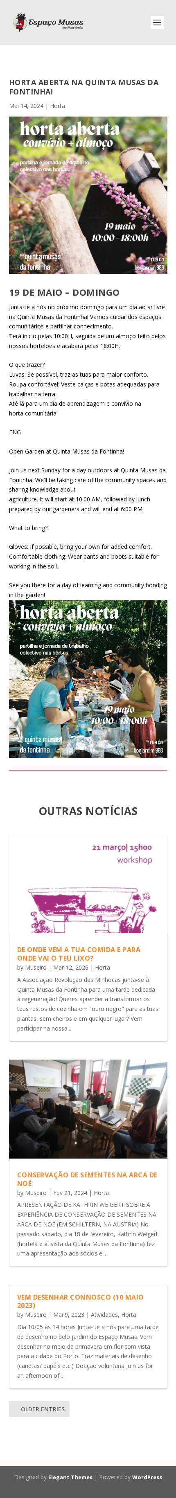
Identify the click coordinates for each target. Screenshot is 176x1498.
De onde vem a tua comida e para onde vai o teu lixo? (79, 954)
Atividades (104, 1314)
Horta (57, 106)
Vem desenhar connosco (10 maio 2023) (80, 1301)
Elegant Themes (70, 1477)
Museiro (36, 967)
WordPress (147, 1477)
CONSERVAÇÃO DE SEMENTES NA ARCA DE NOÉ (87, 1179)
